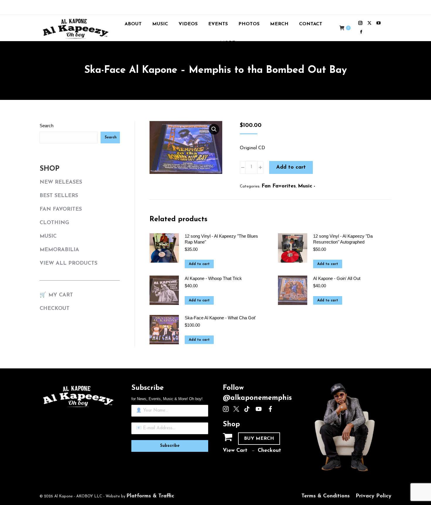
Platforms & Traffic (150, 496)
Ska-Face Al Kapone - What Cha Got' (220, 317)
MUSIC (48, 236)
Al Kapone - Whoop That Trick (213, 278)
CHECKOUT (54, 308)
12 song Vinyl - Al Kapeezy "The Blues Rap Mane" (221, 239)
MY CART (60, 295)
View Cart (235, 450)
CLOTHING (54, 223)
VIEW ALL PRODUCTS (68, 263)
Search (46, 125)
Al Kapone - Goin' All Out (336, 278)
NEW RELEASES (61, 182)
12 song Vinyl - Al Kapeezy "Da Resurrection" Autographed (343, 239)
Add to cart (291, 167)
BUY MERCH (259, 438)
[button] (214, 129)
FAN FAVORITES (61, 209)
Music (305, 186)
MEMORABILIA (59, 250)
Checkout (269, 450)
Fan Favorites (279, 186)
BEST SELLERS (59, 196)
